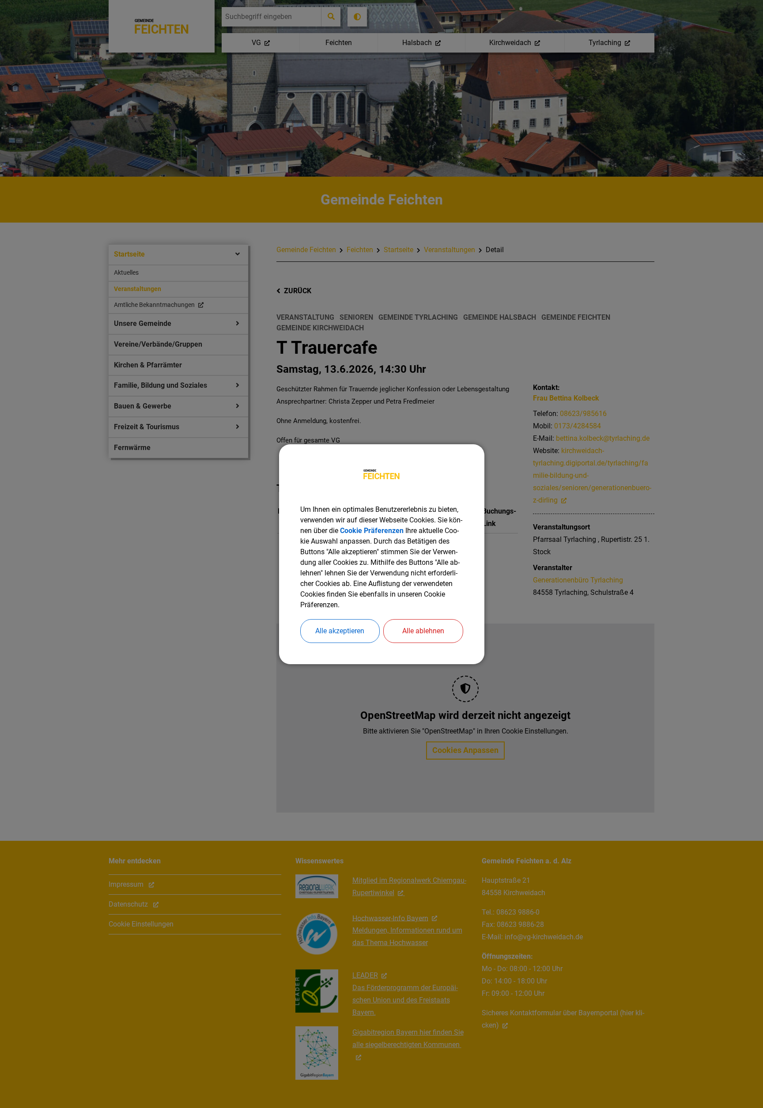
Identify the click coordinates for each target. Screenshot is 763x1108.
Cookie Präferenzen (372, 530)
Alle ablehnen (423, 631)
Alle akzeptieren (339, 631)
